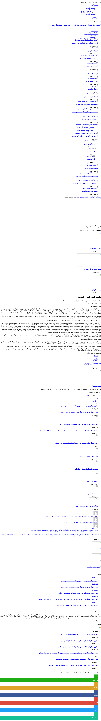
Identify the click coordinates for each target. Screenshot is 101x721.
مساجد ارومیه (64, 534)
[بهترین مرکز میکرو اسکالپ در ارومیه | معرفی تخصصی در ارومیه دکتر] (96, 553)
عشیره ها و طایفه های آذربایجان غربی (85, 127)
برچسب (96, 402)
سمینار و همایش (90, 128)
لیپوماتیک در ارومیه (92, 50)
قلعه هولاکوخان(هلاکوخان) (92, 364)
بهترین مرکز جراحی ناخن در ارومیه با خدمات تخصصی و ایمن (79, 406)
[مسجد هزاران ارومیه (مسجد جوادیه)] (88, 101)
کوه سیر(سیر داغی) (92, 73)
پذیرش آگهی (94, 5)
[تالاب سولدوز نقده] (92, 78)
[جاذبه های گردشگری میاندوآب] (93, 453)
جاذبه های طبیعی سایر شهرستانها (86, 130)
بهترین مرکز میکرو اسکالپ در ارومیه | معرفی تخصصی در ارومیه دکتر (76, 443)
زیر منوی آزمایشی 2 (86, 11)
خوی (42, 534)
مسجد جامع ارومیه (92, 493)
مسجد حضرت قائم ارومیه (90, 119)
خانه (100, 197)
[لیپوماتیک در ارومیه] (92, 47)
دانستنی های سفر (90, 125)
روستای (60, 534)
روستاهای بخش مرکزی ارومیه (10, 534)
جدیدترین (95, 398)
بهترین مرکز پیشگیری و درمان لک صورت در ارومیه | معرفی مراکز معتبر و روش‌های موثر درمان (68, 430)
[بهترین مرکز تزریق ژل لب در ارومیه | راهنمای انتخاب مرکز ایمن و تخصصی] (96, 565)
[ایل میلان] (92, 148)
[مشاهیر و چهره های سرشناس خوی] (93, 503)
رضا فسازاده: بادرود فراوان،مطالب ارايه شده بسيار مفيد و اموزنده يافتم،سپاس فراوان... (75, 528)
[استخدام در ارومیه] (92, 63)
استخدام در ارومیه (92, 66)
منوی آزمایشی (94, 6)
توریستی (92, 37)
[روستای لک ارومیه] (93, 478)
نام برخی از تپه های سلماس (92, 269)
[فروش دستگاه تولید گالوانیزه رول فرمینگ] (86, 40)
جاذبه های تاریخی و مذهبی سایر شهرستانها (87, 124)
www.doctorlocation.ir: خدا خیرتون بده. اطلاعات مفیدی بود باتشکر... (80, 522)
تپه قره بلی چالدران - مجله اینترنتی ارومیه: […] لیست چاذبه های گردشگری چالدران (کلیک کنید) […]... (71, 531)
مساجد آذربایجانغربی (37, 534)
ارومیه (84, 534)
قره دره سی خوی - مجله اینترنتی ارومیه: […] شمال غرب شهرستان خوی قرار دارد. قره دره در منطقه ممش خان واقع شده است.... (64, 530)
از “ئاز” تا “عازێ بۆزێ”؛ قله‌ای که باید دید (85, 136)
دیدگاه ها (95, 401)
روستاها (29, 534)
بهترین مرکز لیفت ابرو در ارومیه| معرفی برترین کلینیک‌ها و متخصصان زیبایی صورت (72, 665)
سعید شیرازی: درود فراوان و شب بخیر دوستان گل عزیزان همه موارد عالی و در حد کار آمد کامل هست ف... (70, 516)
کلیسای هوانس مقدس (91, 96)
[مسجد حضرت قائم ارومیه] (90, 116)
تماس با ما (95, 18)
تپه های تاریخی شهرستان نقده (91, 290)
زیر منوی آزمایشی (90, 8)
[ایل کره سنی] (91, 156)
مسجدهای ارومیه (55, 534)
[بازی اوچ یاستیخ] (93, 85)
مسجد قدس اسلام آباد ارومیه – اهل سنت (85, 112)
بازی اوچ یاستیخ (93, 89)
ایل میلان (92, 151)
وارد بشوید (86, 395)
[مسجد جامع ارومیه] (93, 490)
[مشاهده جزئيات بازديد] (100, 628)
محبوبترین (95, 399)
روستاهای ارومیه (98, 534)
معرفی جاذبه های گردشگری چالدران (86, 469)
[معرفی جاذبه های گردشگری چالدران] (93, 465)
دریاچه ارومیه (25, 534)
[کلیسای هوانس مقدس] (91, 93)
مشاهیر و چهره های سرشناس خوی (87, 506)
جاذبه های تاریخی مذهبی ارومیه (86, 38)
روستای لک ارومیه (92, 481)
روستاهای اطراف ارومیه (78, 534)
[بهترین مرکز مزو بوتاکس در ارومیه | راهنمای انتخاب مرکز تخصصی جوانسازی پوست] (94, 567)
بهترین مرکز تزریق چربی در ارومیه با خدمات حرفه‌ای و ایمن (79, 412)
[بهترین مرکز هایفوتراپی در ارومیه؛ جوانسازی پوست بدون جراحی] (96, 547)
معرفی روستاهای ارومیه (48, 534)
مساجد (32, 534)
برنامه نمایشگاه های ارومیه (91, 34)
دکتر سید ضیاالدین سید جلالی (89, 58)
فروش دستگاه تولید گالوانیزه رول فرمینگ (85, 43)
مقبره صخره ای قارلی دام (93, 363)
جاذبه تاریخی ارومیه (19, 534)
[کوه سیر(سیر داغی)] (92, 70)
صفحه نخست (94, 31)
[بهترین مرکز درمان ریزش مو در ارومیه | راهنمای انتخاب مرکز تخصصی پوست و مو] (96, 559)
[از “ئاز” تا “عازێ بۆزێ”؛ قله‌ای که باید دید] (86, 133)
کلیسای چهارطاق (89, 144)
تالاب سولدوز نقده (92, 81)
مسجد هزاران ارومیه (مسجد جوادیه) (87, 104)
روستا (3, 534)
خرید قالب (95, 17)
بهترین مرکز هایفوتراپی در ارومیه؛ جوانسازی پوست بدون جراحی (78, 424)
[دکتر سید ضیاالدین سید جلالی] (89, 55)
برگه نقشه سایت (93, 32)
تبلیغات (93, 35)
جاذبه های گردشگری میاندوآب (88, 456)
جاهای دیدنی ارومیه (70, 534)
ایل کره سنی (91, 159)
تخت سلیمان (96, 386)
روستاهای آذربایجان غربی (90, 534)
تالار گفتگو (95, 15)
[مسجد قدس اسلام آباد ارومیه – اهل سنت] (86, 109)
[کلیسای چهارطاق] (89, 140)
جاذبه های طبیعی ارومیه (88, 131)
